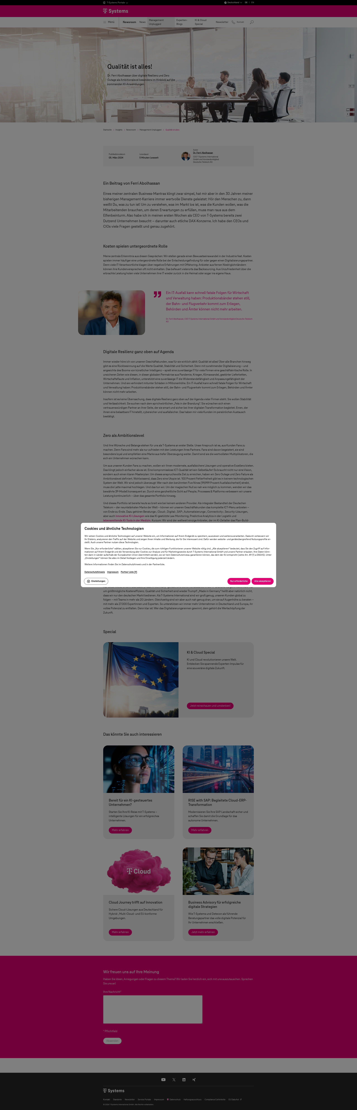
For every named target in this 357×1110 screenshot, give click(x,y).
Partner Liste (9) (129, 572)
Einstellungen (98, 581)
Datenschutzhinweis (95, 572)
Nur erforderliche (239, 581)
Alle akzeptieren (262, 581)
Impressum (113, 572)
